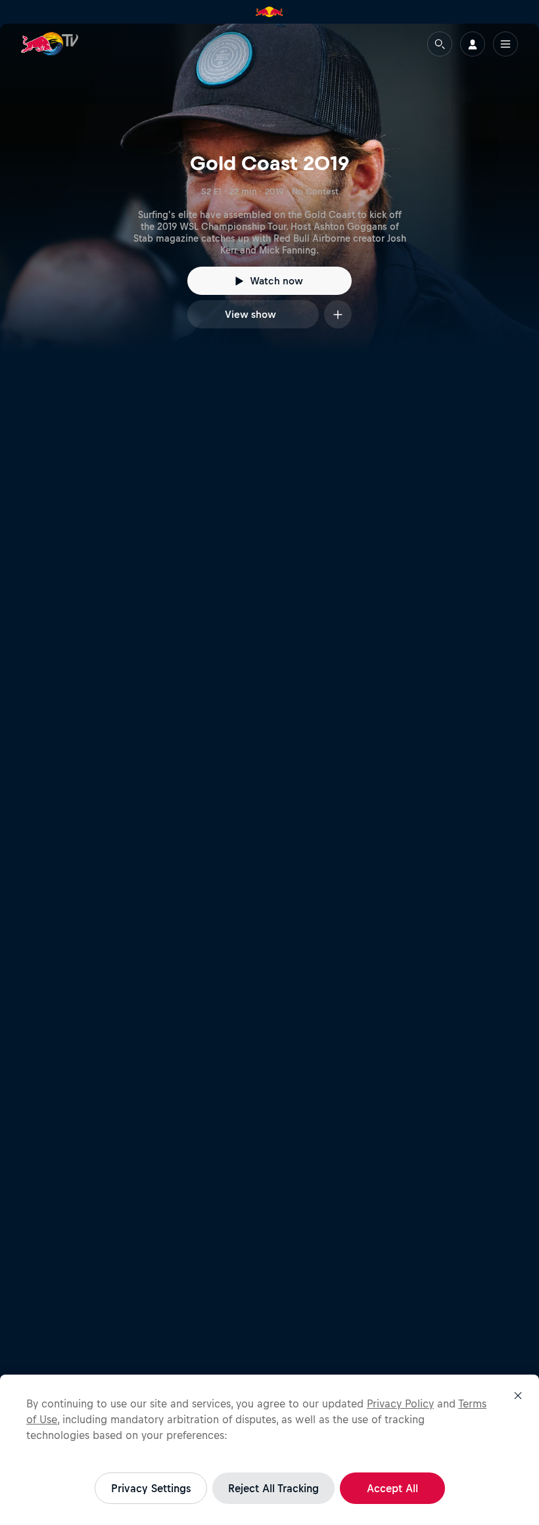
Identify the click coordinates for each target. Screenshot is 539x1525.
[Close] (518, 1395)
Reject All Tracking (273, 1488)
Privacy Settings (151, 1488)
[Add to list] (338, 314)
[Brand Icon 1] (269, 12)
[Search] (439, 44)
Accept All (392, 1488)
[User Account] (472, 44)
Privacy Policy (400, 1403)
